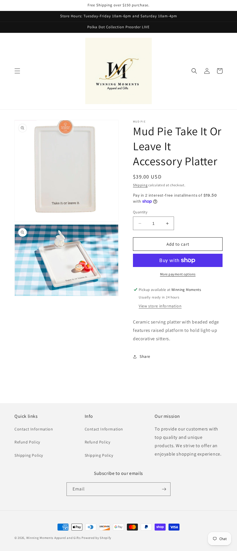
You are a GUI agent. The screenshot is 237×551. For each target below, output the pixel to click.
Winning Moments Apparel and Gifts (53, 538)
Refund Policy (27, 442)
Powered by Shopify (96, 538)
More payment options (178, 274)
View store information (160, 306)
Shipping (140, 185)
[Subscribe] (164, 489)
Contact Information (33, 429)
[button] (17, 71)
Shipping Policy (28, 455)
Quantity (140, 212)
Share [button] (145, 356)
